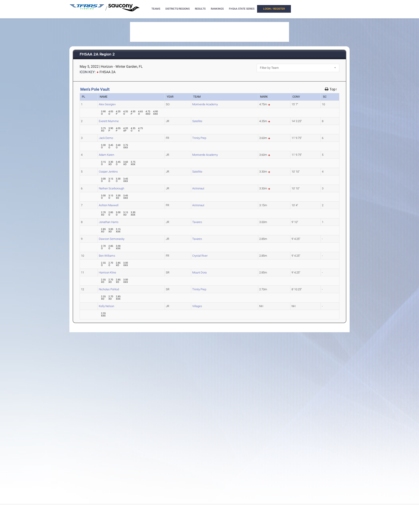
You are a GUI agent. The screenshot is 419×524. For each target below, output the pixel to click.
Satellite (197, 121)
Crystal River (200, 255)
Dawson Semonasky (111, 238)
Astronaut (198, 188)
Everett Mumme (109, 121)
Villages (197, 306)
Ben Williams (107, 255)
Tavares (197, 222)
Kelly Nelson (106, 306)
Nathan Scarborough (111, 188)
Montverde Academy (205, 104)
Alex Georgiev (107, 104)
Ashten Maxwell (108, 205)
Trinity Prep (199, 138)
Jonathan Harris (108, 222)
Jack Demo (106, 138)
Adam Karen (106, 154)
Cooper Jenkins (108, 171)
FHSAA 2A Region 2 (97, 54)
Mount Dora (199, 272)
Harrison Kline (107, 272)
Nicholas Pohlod (109, 289)
